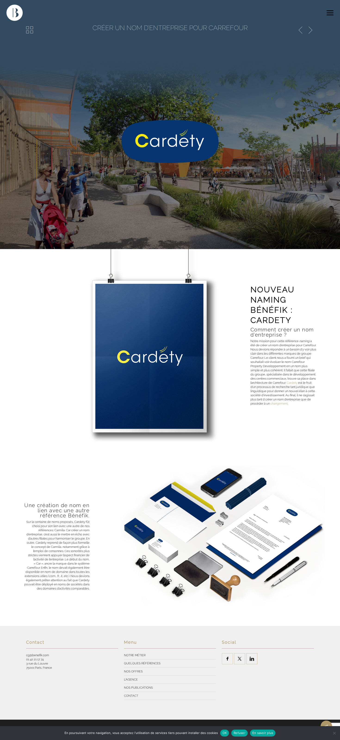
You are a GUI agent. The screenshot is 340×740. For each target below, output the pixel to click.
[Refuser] (334, 733)
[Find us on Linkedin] (251, 658)
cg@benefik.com (37, 655)
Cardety (292, 382)
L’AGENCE (131, 679)
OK (225, 733)
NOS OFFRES (133, 671)
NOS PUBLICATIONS (138, 687)
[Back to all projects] (29, 30)
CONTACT (131, 695)
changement (279, 403)
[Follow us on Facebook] (227, 658)
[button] (330, 12)
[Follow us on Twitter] (239, 658)
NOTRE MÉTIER (134, 655)
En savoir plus (262, 733)
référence (297, 341)
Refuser (239, 733)
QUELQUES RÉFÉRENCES (142, 663)
